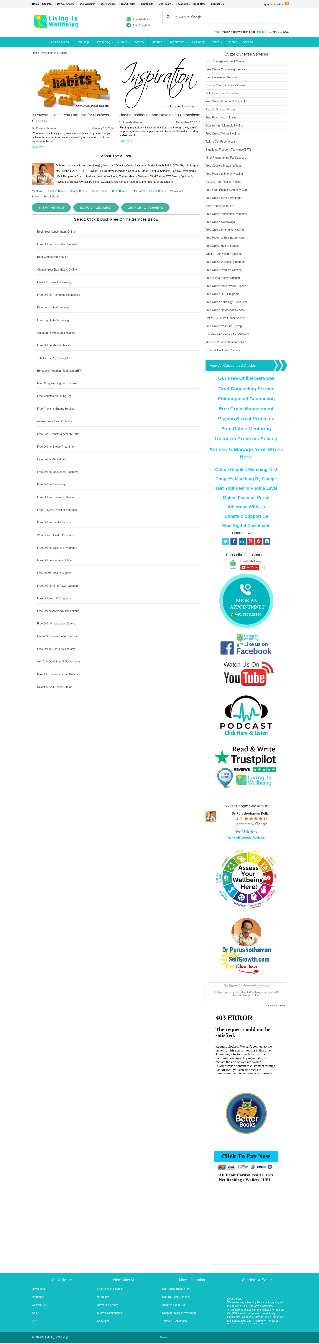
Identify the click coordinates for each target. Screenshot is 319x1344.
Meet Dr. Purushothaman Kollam (57, 674)
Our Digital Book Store (176, 1288)
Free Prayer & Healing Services (57, 509)
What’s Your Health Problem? (55, 535)
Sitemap (164, 1337)
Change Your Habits (145, 207)
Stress (139, 42)
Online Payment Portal (246, 497)
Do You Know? (65, 4)
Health (122, 42)
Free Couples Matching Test (54, 396)
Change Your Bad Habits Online (57, 269)
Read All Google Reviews (246, 837)
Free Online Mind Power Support (57, 585)
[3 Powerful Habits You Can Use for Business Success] (72, 107)
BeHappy (198, 42)
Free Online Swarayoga (51, 484)
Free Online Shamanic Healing (56, 497)
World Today (128, 4)
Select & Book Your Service (54, 686)
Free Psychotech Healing (53, 320)
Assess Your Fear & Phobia (54, 421)
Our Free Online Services (246, 378)
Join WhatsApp (141, 19)
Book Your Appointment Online (56, 231)
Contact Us (217, 4)
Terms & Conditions (174, 1321)
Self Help (83, 42)
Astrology (103, 1296)
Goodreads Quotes (275, 1005)
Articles (248, 42)
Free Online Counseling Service (57, 244)
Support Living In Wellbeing (179, 1312)
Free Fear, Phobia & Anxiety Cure (58, 433)
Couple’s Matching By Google (246, 478)
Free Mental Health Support (54, 573)
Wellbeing (103, 42)
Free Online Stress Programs (55, 446)
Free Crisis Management (246, 408)
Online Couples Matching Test (246, 469)
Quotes (232, 42)
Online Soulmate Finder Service (57, 636)
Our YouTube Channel (176, 1296)
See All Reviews (246, 831)
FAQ (35, 1321)
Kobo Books (119, 191)
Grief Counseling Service (246, 388)
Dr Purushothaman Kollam (255, 994)
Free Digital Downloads (246, 525)
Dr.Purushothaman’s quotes (246, 985)
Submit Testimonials (110, 1312)
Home (35, 4)
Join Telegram (141, 25)
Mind (216, 42)
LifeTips (156, 42)
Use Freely (165, 4)
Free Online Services (110, 1288)
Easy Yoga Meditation (51, 459)
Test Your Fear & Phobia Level (246, 488)
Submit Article (51, 207)
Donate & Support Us (246, 516)
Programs (38, 1296)
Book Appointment (96, 207)
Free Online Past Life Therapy (56, 649)
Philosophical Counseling (246, 398)
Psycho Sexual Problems (246, 418)
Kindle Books (99, 191)
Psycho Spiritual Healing (52, 307)
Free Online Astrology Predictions (58, 611)
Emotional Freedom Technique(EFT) (59, 370)
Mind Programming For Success (57, 383)
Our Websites (87, 4)
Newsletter (38, 1288)
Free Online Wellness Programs (57, 547)
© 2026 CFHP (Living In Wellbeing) (50, 1337)
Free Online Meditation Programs (58, 471)
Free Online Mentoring (246, 428)
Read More (38, 146)
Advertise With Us (246, 506)
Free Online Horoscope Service (56, 623)
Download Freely (107, 1304)
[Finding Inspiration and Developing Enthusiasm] (159, 107)
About (35, 1312)
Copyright (103, 1321)
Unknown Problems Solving (246, 438)
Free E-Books (52, 196)
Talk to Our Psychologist (52, 358)
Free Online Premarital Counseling (58, 294)
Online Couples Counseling (54, 282)
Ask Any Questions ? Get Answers (59, 661)
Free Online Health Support (54, 522)
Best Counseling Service (52, 256)
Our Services (108, 4)
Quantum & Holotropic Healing (56, 332)
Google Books (78, 191)
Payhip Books (157, 191)
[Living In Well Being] (56, 25)
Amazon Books (57, 191)
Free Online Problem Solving (55, 560)
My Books (37, 191)
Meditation (177, 42)
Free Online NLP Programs (54, 598)
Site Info (47, 4)
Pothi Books (138, 191)
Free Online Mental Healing (54, 345)
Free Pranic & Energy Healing (55, 408)
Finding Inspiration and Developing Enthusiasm (159, 115)
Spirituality (147, 4)
